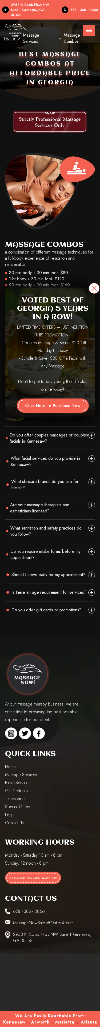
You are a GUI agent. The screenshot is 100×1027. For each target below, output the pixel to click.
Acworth (41, 1022)
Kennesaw (15, 1022)
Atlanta (88, 1022)
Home (10, 767)
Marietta (65, 1022)
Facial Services (17, 783)
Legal (9, 815)
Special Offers (17, 807)
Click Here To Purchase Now (52, 406)
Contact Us (14, 823)
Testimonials (15, 799)
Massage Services (21, 775)
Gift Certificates (18, 791)
